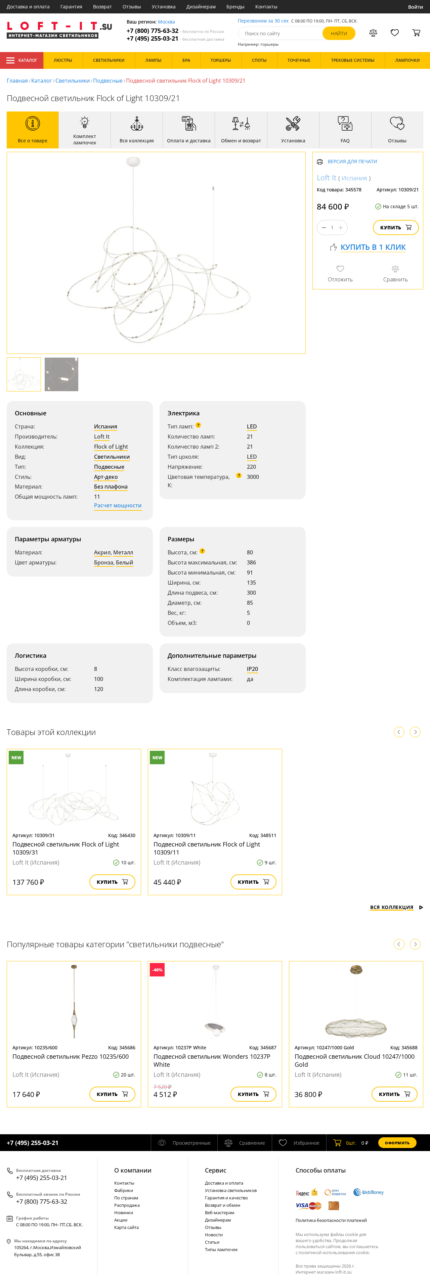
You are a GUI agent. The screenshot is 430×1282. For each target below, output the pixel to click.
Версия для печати (352, 162)
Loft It (102, 436)
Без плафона (111, 486)
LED (252, 426)
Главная (17, 80)
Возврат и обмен (222, 1205)
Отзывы (132, 6)
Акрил (102, 552)
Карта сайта (126, 1227)
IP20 (252, 669)
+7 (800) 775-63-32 (175, 31)
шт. (351, 1143)
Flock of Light (111, 446)
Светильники (72, 80)
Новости (214, 1235)
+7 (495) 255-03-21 (175, 38)
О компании (133, 1170)
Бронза (103, 562)
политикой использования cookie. (334, 1252)
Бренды (235, 6)
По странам (126, 1198)
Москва (166, 22)
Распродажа (127, 1205)
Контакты (266, 6)
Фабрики (123, 1190)
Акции (120, 1220)
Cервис (215, 1170)
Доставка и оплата (28, 6)
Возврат (102, 6)
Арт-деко (106, 476)
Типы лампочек (221, 1249)
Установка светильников (231, 1190)
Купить (390, 228)
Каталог (27, 60)
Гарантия (71, 6)
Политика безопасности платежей (331, 1220)
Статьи (212, 1242)
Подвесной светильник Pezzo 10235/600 (70, 1056)
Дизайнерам (201, 6)
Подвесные (108, 80)
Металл (123, 552)
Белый (124, 562)
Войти (415, 7)
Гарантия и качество (226, 1198)
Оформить (397, 1142)
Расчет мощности (118, 505)
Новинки (123, 1212)
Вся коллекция (392, 907)
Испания (105, 426)
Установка (164, 6)
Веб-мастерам (219, 1212)
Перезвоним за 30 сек (263, 21)
